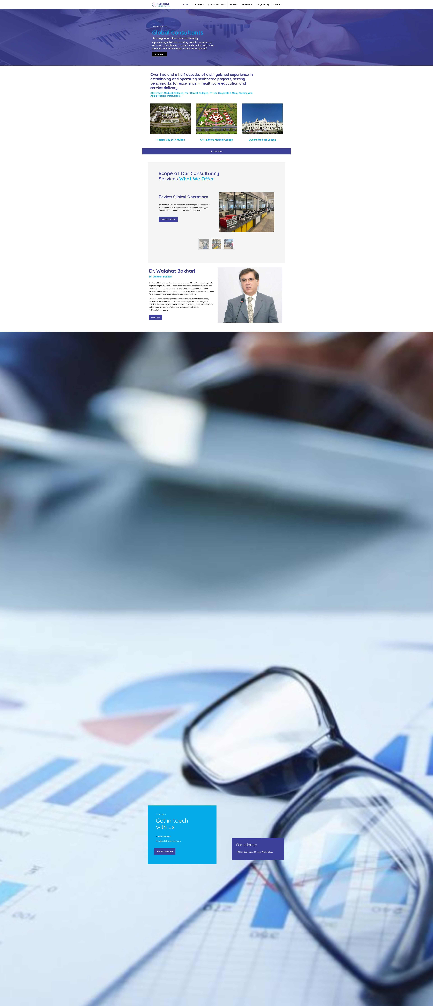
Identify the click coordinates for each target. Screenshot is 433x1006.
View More (159, 54)
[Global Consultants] (161, 4)
